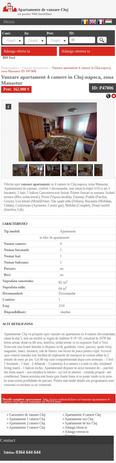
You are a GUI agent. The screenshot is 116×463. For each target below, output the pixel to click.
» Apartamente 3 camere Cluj (26, 427)
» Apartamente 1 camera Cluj (26, 419)
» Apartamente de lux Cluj (80, 423)
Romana (85, 21)
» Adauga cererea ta (75, 432)
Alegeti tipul (11, 40)
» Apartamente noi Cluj (78, 419)
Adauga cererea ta (75, 51)
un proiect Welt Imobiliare (35, 14)
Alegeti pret (55, 40)
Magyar (108, 21)
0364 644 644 (28, 452)
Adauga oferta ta (16, 51)
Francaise (100, 21)
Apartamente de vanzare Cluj (43, 10)
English (93, 21)
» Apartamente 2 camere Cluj (26, 423)
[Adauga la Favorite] (113, 95)
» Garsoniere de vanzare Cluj (26, 415)
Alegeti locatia (33, 40)
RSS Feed (9, 57)
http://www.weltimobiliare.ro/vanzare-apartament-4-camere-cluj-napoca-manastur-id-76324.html (57, 400)
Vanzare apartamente (35, 67)
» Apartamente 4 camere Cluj (82, 415)
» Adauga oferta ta (75, 427)
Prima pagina (9, 67)
